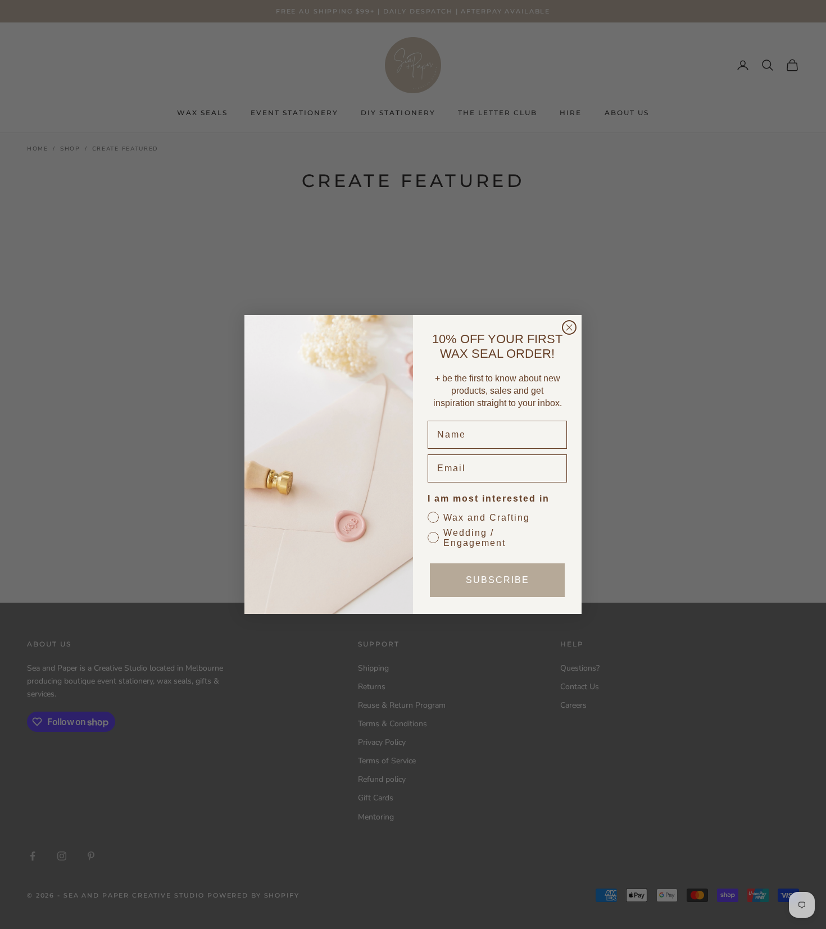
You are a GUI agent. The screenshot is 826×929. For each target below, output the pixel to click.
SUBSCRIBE (497, 580)
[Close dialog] (569, 327)
